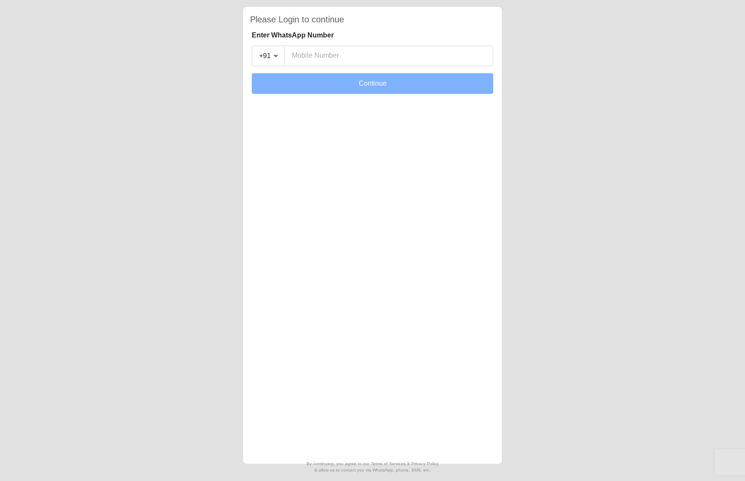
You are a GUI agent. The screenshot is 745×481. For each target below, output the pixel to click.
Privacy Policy (424, 463)
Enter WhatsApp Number (293, 35)
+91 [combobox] (265, 55)
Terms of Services (388, 463)
